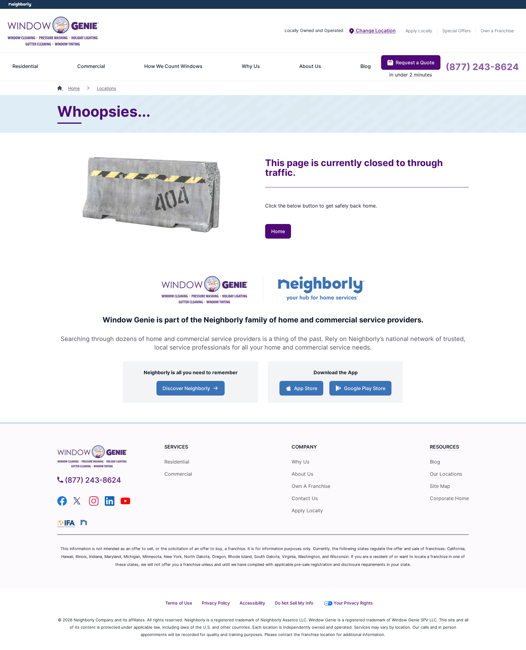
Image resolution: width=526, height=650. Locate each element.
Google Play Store (364, 388)
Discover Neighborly (186, 388)
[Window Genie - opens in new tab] (204, 289)
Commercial (91, 66)
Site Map (440, 486)
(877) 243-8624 (482, 66)
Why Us (251, 66)
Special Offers (456, 30)
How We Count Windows (173, 66)
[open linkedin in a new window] (109, 504)
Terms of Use (178, 603)
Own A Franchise (311, 486)
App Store (305, 388)
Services (176, 447)
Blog (365, 66)
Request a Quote (415, 62)
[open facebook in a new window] (62, 504)
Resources (444, 447)
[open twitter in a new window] (78, 504)
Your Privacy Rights (353, 603)
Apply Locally (418, 30)
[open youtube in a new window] (125, 504)
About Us (310, 66)
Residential (25, 66)
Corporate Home (449, 498)
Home (74, 88)
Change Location (375, 30)
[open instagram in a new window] (94, 504)
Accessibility (252, 603)
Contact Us (305, 498)
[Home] (60, 88)
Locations (106, 88)
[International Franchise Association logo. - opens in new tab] (67, 523)
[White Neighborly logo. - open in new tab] (20, 4)
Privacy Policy (216, 603)
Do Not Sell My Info (294, 603)
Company (304, 447)
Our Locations (446, 474)
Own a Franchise (497, 30)
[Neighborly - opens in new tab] (321, 289)
